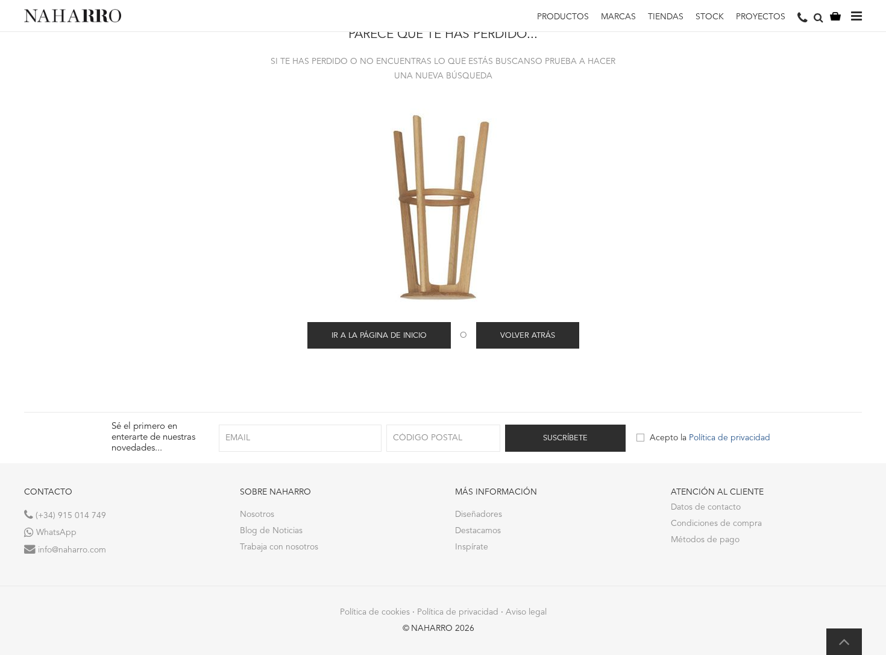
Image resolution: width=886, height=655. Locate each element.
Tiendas (665, 17)
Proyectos (760, 17)
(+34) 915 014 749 (69, 515)
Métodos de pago (705, 540)
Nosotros (257, 514)
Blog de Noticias (271, 531)
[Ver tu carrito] (835, 16)
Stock (710, 17)
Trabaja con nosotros (279, 547)
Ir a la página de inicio (379, 336)
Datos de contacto (706, 507)
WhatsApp (55, 532)
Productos (563, 17)
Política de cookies (375, 612)
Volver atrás (527, 336)
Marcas (618, 17)
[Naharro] (72, 15)
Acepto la (710, 438)
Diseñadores (478, 514)
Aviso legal (526, 612)
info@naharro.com (71, 550)
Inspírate (471, 547)
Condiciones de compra (716, 523)
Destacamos (478, 531)
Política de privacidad (729, 438)
